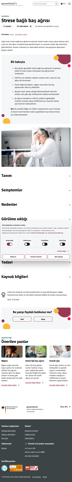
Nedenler (9, 204)
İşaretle (8, 26)
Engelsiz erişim (30, 434)
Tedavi (7, 262)
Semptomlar (11, 190)
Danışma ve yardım (31, 431)
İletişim (4, 448)
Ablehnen (13, 257)
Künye (45, 477)
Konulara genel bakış (8, 431)
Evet (22, 319)
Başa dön (64, 407)
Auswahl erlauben (36, 257)
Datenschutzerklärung (55, 233)
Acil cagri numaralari (32, 456)
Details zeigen (61, 251)
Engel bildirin (29, 438)
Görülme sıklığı (14, 219)
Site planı (4, 438)
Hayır (43, 319)
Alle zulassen (59, 257)
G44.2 (12, 34)
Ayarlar (56, 26)
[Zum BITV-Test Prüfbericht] (31, 468)
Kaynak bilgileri (14, 276)
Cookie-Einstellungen (37, 233)
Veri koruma (36, 477)
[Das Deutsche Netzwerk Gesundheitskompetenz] (16, 468)
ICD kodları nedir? (21, 34)
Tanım (6, 175)
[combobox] (43, 4)
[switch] (27, 244)
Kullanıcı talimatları (8, 434)
